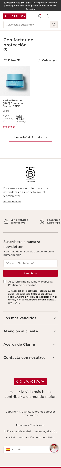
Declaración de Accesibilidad (37, 446)
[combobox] (30, 458)
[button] (54, 448)
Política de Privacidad (17, 440)
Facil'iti (10, 446)
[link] (21, 118)
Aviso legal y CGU (46, 440)
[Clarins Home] (14, 16)
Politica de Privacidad (22, 293)
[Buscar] (54, 24)
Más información (12, 201)
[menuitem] (39, 16)
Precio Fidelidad (20, 118)
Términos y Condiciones (30, 434)
